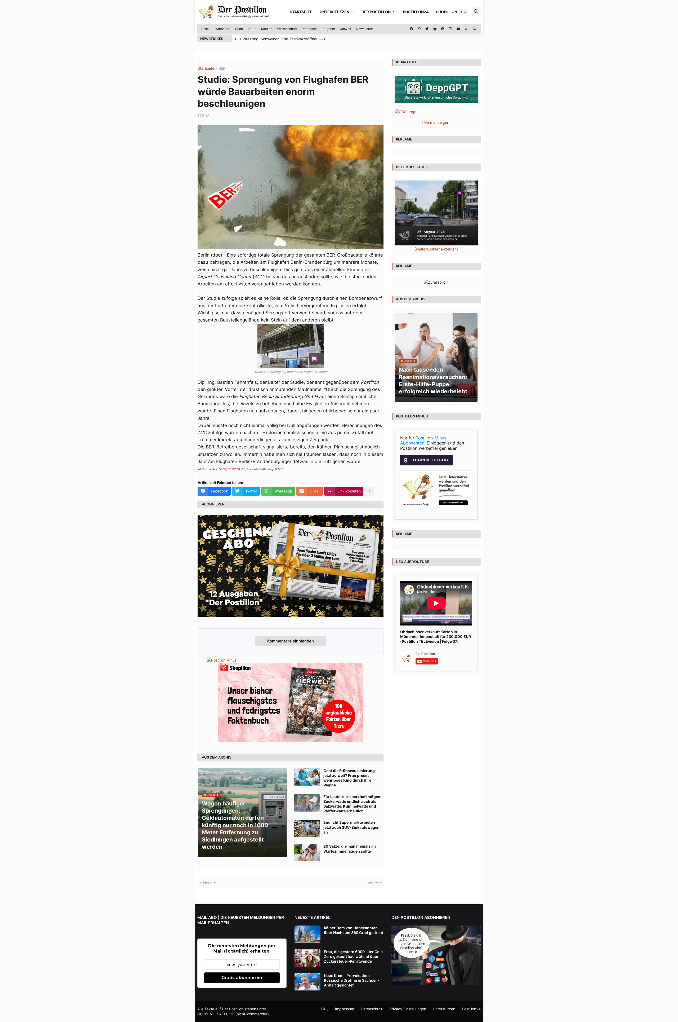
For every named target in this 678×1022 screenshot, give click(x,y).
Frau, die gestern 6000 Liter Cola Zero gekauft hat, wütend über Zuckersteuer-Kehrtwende (353, 956)
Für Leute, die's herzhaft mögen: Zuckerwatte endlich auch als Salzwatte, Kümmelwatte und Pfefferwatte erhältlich (352, 803)
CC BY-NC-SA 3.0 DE (215, 1014)
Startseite (301, 12)
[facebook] (411, 29)
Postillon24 (416, 12)
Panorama (309, 29)
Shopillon (446, 12)
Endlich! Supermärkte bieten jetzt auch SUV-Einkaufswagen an (351, 827)
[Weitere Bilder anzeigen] (436, 249)
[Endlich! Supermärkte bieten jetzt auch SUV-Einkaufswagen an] (307, 828)
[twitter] (427, 29)
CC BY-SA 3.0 (236, 469)
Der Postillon (376, 12)
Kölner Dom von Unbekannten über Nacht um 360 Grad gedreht (353, 930)
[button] (463, 12)
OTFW (222, 469)
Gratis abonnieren (241, 977)
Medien (266, 29)
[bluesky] (434, 28)
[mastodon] (442, 29)
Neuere (209, 882)
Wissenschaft (287, 29)
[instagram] (450, 29)
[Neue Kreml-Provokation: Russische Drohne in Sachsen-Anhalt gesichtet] (307, 981)
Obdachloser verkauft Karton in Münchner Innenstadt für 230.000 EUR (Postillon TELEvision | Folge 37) (435, 636)
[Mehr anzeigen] (369, 491)
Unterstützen (334, 12)
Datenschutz (372, 1009)
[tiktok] (466, 29)
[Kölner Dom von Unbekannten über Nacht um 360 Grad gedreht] (307, 934)
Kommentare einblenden (290, 641)
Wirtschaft (222, 29)
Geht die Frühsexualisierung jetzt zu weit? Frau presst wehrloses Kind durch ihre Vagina (349, 777)
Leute (252, 29)
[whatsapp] (419, 29)
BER (221, 69)
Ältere (373, 882)
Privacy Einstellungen (407, 1009)
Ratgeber (328, 29)
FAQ (324, 1009)
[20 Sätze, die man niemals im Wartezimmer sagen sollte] (307, 852)
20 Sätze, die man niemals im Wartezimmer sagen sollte (349, 848)
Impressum (344, 1009)
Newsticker (364, 29)
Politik (206, 29)
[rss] (475, 29)
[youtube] (458, 29)
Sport (239, 29)
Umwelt (345, 29)
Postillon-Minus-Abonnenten (424, 440)
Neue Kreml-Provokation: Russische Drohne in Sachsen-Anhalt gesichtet (352, 980)
